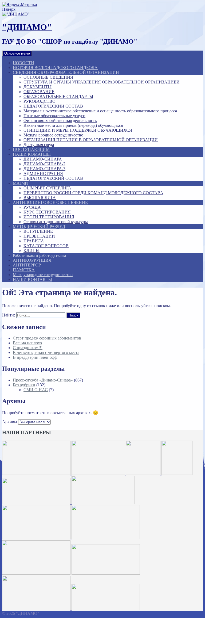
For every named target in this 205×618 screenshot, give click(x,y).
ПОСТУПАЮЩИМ (31, 149)
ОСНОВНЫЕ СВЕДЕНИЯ (48, 77)
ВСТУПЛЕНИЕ (38, 231)
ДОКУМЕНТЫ (37, 87)
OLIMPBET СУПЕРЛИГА (47, 188)
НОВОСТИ (23, 62)
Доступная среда (38, 144)
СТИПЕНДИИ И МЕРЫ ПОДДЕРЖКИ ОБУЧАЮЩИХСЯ (77, 130)
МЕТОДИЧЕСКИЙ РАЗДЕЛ (39, 226)
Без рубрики (24, 385)
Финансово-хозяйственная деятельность (60, 120)
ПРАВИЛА (33, 241)
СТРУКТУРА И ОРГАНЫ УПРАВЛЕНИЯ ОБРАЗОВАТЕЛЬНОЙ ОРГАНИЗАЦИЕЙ (101, 82)
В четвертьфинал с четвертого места (46, 352)
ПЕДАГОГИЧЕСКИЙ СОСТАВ (53, 106)
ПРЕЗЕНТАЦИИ (39, 236)
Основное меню (17, 53)
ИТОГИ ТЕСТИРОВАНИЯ (48, 217)
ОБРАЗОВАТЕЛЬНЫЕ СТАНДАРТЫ (58, 96)
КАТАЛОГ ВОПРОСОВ (46, 245)
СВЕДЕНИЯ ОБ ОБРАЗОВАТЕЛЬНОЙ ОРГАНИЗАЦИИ (66, 72)
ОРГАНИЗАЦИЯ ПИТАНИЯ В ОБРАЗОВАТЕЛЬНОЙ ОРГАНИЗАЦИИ (90, 140)
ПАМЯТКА (24, 270)
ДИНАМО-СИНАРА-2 (44, 164)
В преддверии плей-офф (35, 357)
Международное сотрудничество (53, 135)
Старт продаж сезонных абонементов (47, 338)
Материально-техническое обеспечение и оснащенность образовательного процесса (100, 111)
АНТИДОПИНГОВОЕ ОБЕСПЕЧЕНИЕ (50, 202)
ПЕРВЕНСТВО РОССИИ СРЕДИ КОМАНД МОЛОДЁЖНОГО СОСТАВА (93, 192)
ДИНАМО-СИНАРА (42, 159)
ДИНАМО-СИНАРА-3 (44, 168)
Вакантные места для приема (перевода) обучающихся (73, 125)
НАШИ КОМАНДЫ (32, 154)
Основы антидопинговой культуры (55, 221)
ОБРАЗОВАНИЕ (38, 91)
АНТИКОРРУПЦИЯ (32, 260)
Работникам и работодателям (39, 255)
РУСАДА (32, 207)
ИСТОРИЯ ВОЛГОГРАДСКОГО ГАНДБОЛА (55, 67)
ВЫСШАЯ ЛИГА (39, 197)
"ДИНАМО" (27, 27)
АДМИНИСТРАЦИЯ (43, 173)
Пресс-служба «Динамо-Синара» (43, 380)
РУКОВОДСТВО (39, 101)
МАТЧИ (20, 183)
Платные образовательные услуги (54, 115)
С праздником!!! (27, 347)
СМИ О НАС (35, 389)
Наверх (8, 9)
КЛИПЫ (31, 250)
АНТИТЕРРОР (27, 265)
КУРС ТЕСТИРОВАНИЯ (47, 212)
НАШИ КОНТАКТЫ (32, 279)
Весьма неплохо (27, 343)
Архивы (9, 421)
